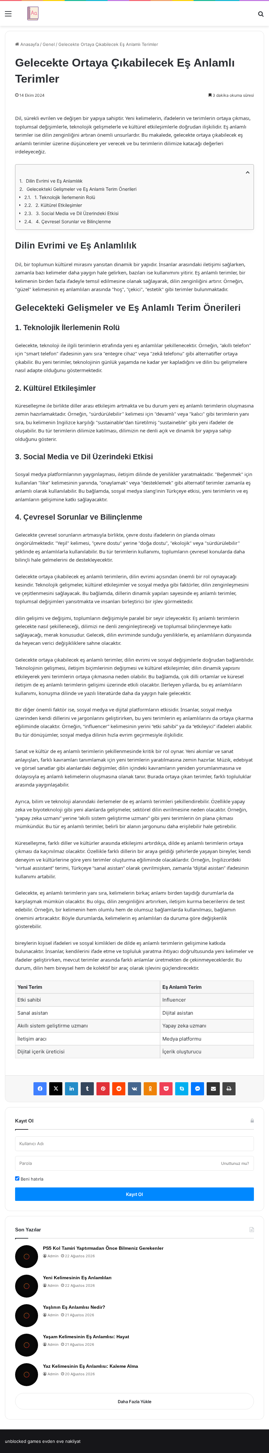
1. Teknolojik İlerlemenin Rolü (64, 197)
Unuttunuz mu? (235, 1163)
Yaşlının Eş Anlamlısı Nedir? (74, 1307)
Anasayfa (29, 44)
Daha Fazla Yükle (135, 1401)
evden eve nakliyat (61, 1441)
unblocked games (23, 1441)
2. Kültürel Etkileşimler (58, 205)
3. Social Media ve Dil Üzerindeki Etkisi (77, 213)
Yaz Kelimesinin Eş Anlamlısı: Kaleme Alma (90, 1366)
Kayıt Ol (134, 1194)
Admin (53, 1256)
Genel (49, 44)
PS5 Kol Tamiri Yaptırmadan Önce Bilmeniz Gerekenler (103, 1248)
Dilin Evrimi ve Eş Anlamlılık (54, 181)
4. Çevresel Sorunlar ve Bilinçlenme (73, 221)
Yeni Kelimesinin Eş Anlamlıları (77, 1277)
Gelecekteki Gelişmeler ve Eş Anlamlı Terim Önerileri (81, 189)
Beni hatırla (31, 1179)
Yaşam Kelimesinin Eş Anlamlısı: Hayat (86, 1336)
